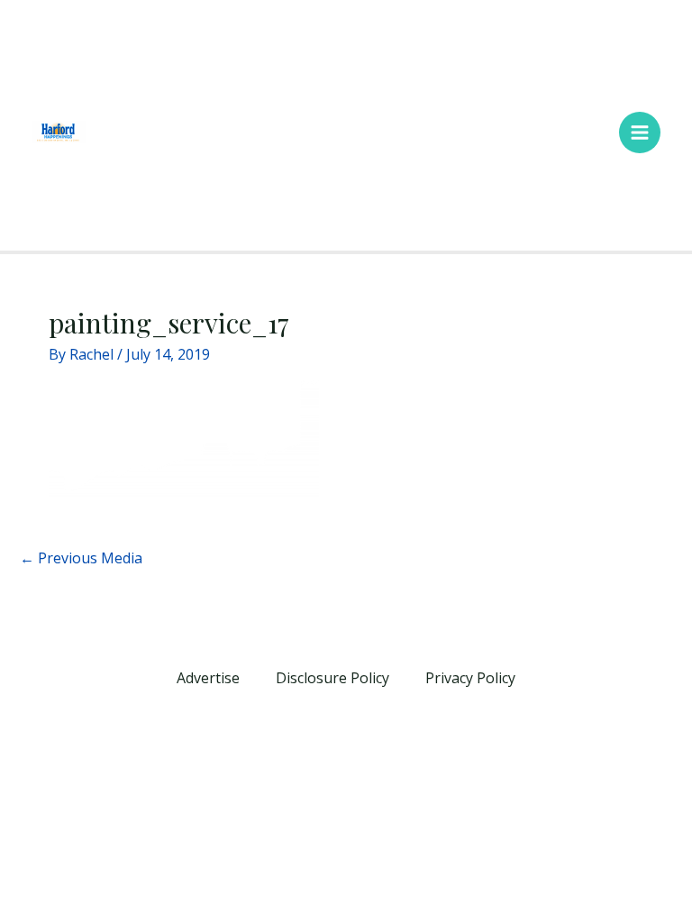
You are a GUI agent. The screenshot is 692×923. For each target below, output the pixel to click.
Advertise (208, 678)
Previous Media (81, 558)
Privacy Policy (470, 678)
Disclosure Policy (332, 678)
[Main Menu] (639, 132)
